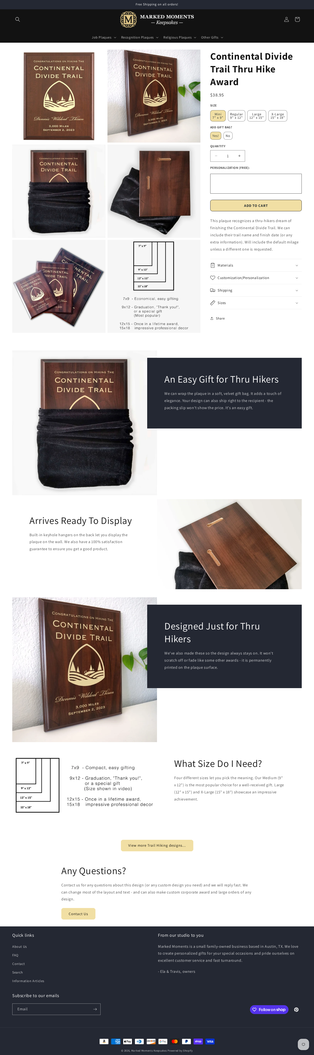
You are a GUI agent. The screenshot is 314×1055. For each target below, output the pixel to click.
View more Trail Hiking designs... (157, 845)
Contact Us (78, 913)
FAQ (15, 955)
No (228, 136)
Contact (18, 964)
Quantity (217, 146)
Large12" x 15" (256, 116)
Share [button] (220, 318)
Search (17, 972)
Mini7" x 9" (217, 116)
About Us (19, 946)
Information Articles (28, 981)
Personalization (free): (230, 167)
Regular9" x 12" (236, 116)
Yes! (215, 136)
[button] (17, 19)
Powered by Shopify (180, 1050)
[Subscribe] (95, 1009)
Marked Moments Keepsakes (149, 1050)
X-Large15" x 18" (278, 116)
